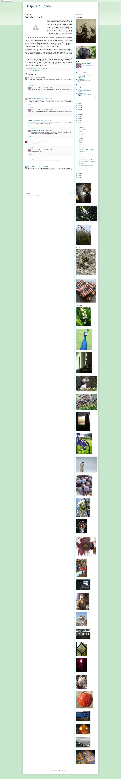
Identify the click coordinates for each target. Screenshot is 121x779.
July (80, 136)
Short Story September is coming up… (85, 90)
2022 (79, 109)
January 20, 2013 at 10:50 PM (39, 77)
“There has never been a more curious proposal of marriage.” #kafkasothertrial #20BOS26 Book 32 (85, 75)
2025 (79, 103)
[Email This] (43, 68)
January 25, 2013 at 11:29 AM (42, 166)
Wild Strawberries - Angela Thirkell (86, 165)
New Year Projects (82, 168)
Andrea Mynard (31, 159)
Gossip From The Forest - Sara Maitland (86, 159)
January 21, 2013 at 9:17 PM (40, 141)
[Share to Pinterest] (48, 68)
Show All (94, 97)
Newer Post (28, 193)
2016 (79, 120)
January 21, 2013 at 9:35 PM (46, 130)
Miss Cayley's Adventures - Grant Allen (86, 149)
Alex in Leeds (31, 141)
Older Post (70, 193)
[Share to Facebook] (46, 68)
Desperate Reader (38, 6)
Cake (29, 70)
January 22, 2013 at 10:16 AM (41, 159)
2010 (79, 177)
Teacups (80, 153)
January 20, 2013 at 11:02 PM (46, 98)
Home (49, 193)
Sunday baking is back (83, 157)
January (80, 147)
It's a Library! (81, 163)
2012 (79, 173)
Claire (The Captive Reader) (34, 98)
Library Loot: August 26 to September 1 (85, 94)
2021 (79, 111)
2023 (79, 107)
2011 (79, 175)
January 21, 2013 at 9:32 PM (46, 87)
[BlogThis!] (44, 68)
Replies (31, 85)
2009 (79, 179)
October (80, 131)
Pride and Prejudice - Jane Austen (85, 167)
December (81, 127)
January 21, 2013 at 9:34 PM (46, 109)
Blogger (65, 770)
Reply (29, 82)
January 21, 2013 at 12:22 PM (46, 120)
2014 (79, 123)
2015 (79, 122)
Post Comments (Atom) (35, 195)
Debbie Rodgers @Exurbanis (34, 120)
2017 (79, 118)
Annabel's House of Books (83, 89)
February (81, 145)
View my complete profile (87, 65)
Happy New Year (82, 170)
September (81, 133)
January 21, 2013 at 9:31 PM (46, 149)
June (80, 138)
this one (50, 44)
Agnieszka (30, 77)
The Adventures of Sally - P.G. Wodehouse (87, 161)
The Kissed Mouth (81, 79)
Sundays (38, 70)
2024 (79, 105)
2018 (79, 116)
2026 (79, 101)
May (80, 140)
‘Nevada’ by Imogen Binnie (82, 85)
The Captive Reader (82, 93)
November (81, 129)
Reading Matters (81, 84)
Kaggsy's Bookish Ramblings (84, 72)
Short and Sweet (34, 70)
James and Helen (31, 166)
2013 (79, 125)
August (80, 134)
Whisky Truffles (82, 151)
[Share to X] (45, 68)
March (80, 144)
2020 (79, 112)
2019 (79, 114)
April (80, 142)
